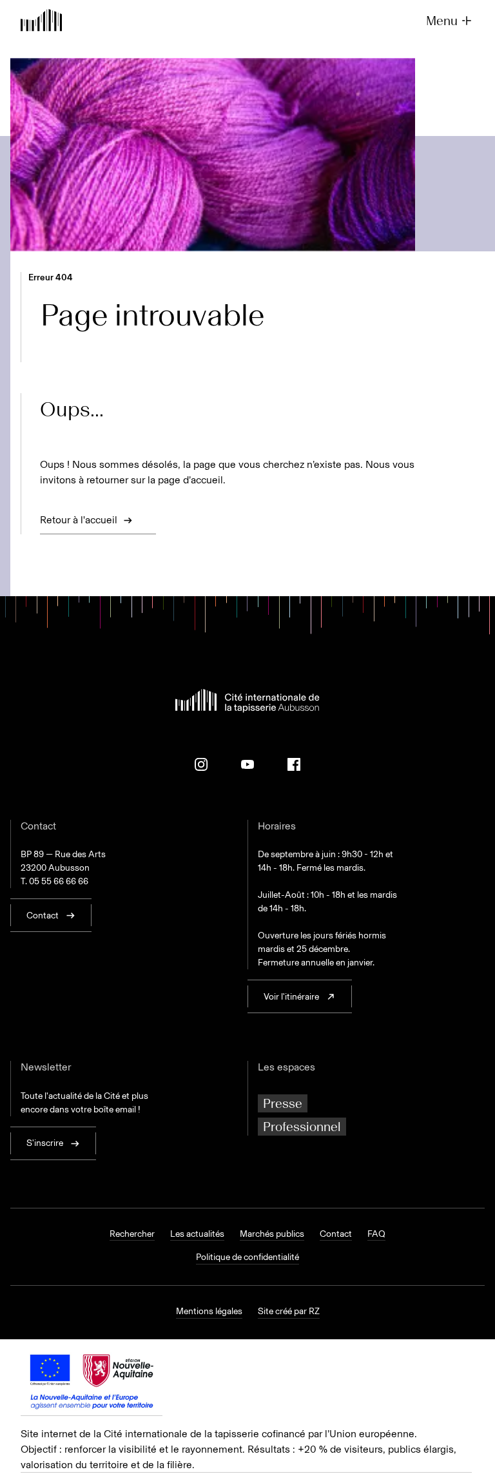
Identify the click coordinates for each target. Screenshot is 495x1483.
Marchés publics (272, 1234)
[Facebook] (294, 764)
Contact (336, 1234)
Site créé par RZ (289, 1311)
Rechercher (132, 1234)
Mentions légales (209, 1311)
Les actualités (197, 1234)
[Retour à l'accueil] (41, 21)
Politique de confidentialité (247, 1257)
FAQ (376, 1234)
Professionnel (302, 1126)
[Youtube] (247, 764)
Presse (282, 1103)
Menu (442, 20)
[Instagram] (201, 764)
